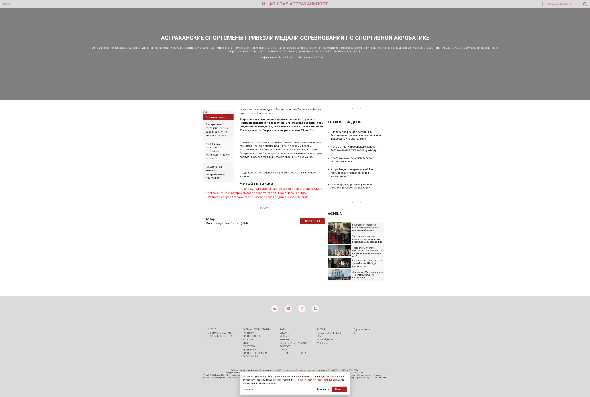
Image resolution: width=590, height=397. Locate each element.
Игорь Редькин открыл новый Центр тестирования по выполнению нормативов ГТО (353, 173)
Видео (283, 333)
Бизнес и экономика (255, 353)
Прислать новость (558, 3)
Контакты (212, 329)
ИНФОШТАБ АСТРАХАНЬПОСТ (295, 3)
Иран (319, 336)
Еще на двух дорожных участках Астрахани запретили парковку (351, 186)
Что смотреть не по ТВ (293, 353)
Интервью (286, 339)
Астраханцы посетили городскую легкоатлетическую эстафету (218, 151)
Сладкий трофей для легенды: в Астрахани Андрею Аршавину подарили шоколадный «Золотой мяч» (355, 135)
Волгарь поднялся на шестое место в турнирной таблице (282, 189)
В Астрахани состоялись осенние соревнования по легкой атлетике (218, 130)
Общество (249, 346)
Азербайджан (325, 339)
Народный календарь (329, 333)
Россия (321, 329)
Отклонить (323, 389)
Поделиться (312, 221)
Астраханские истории (256, 329)
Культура (248, 339)
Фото (283, 329)
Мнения (284, 336)
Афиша (283, 349)
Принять (339, 389)
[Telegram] (326, 221)
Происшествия (251, 336)
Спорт (246, 343)
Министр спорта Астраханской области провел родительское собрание (258, 197)
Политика (248, 333)
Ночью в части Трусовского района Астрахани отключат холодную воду (353, 148)
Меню (7, 3)
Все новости (250, 356)
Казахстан (323, 343)
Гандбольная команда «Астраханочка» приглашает (215, 172)
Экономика (249, 349)
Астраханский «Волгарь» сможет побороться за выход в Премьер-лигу (257, 193)
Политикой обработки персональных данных (317, 380)
